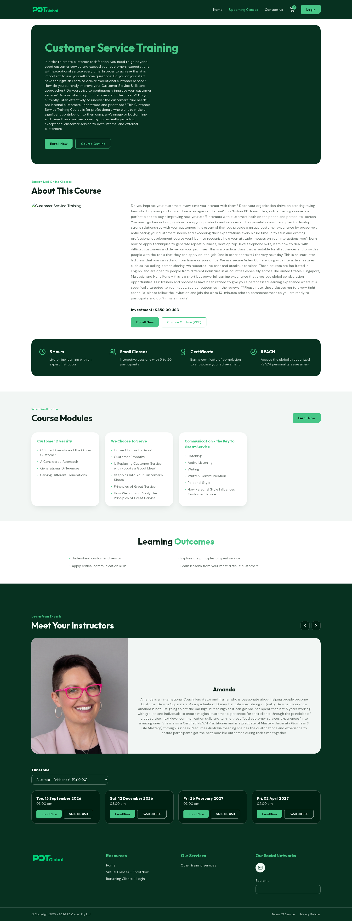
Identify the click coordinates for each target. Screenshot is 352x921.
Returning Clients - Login (125, 879)
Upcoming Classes (243, 9)
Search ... (262, 880)
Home (217, 9)
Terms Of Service (283, 914)
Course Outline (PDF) (184, 322)
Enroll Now (59, 144)
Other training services (198, 865)
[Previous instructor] (305, 625)
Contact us (274, 9)
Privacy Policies (310, 914)
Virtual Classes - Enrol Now (127, 872)
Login (310, 9)
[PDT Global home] (45, 9)
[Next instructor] (316, 625)
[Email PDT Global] (260, 867)
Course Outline (93, 144)
